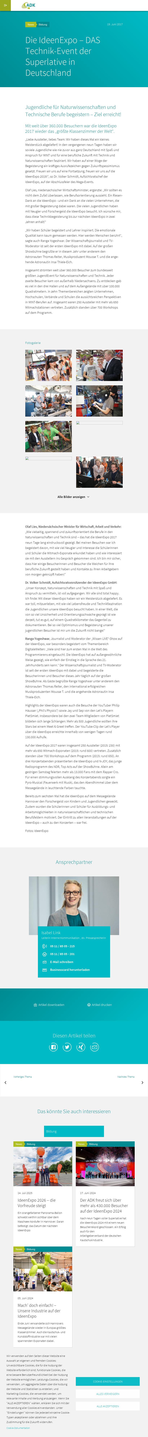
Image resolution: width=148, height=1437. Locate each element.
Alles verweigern (107, 1394)
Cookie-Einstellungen (108, 1381)
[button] (48, 365)
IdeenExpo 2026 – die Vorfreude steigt (37, 1202)
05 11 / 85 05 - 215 (62, 946)
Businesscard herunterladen (69, 970)
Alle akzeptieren (108, 1406)
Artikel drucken (101, 1005)
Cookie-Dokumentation (18, 1428)
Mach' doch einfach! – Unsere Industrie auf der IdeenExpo (39, 1310)
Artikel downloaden (51, 1005)
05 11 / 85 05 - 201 (62, 954)
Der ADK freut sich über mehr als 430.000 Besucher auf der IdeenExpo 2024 (104, 1205)
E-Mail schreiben (61, 962)
